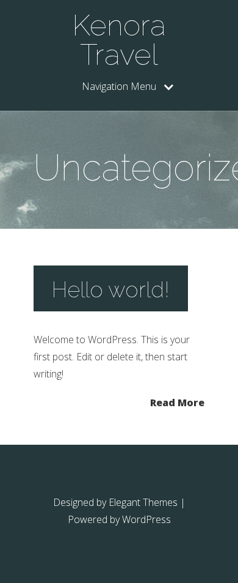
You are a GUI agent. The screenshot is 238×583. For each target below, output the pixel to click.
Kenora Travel (119, 39)
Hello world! (111, 289)
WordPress (146, 519)
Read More (177, 401)
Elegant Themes (143, 502)
